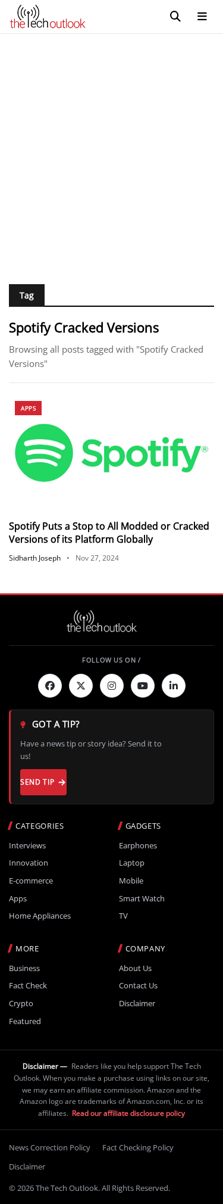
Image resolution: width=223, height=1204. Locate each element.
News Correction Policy (49, 1147)
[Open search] (175, 17)
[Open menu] (202, 17)
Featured (25, 1021)
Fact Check (28, 986)
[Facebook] (50, 686)
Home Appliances (40, 916)
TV (123, 916)
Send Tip (37, 782)
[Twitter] (81, 686)
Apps (28, 408)
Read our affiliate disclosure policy (128, 1113)
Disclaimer (137, 1003)
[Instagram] (112, 686)
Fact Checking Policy (138, 1147)
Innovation (28, 863)
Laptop (132, 863)
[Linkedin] (174, 686)
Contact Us (138, 986)
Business (24, 968)
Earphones (138, 846)
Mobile (131, 881)
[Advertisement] (111, 151)
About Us (135, 968)
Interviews (27, 846)
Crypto (21, 1003)
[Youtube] (143, 686)
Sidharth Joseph (35, 558)
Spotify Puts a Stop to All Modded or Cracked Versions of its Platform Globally (109, 532)
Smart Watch (142, 899)
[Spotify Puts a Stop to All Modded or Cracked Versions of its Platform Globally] (111, 453)
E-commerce (31, 881)
